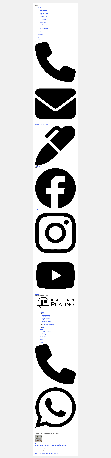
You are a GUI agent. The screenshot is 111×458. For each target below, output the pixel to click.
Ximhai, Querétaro (43, 24)
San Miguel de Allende (44, 28)
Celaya (41, 29)
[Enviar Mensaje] (55, 430)
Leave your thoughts (62, 448)
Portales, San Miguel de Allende (46, 21)
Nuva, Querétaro (43, 19)
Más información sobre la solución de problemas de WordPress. (47, 453)
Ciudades (39, 25)
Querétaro (42, 26)
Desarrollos (40, 9)
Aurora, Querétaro (43, 10)
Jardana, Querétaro (43, 14)
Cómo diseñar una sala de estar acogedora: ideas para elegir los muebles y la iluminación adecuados (53, 444)
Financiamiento (40, 32)
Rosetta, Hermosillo (43, 22)
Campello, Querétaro (44, 11)
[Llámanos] (55, 384)
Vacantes (39, 36)
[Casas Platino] (55, 309)
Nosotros (39, 7)
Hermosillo (42, 31)
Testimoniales (40, 34)
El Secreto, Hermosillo (44, 13)
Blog (38, 37)
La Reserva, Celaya (43, 16)
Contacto (39, 39)
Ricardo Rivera (55, 448)
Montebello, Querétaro (44, 17)
